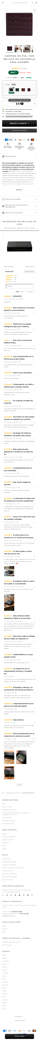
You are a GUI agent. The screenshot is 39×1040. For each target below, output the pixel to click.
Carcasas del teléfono (9, 836)
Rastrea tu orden (7, 879)
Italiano (4, 967)
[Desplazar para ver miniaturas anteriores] (3, 48)
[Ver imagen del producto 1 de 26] (10, 49)
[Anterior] (6, 90)
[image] (9, 571)
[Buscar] (33, 3)
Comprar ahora (19, 130)
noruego (5, 982)
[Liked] (34, 299)
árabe (4, 988)
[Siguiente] (33, 90)
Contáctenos (6, 859)
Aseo (3, 932)
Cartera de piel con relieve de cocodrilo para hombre (19, 59)
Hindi (4, 1006)
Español (4, 958)
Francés (4, 970)
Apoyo (4, 848)
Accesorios (5, 842)
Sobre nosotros (7, 807)
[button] (19, 77)
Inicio (3, 793)
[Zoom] (35, 10)
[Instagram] (11, 895)
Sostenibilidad (6, 817)
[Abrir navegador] (2, 3)
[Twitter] (7, 895)
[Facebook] (2, 895)
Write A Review (9, 266)
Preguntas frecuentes (9, 865)
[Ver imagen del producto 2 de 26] (18, 49)
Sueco (4, 976)
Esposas (4, 929)
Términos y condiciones (9, 874)
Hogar (4, 834)
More (19, 784)
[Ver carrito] (36, 3)
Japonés (4, 1000)
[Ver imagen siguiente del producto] (36, 25)
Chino (4, 997)
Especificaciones (13, 199)
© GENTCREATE (19, 1020)
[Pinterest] (15, 895)
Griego (4, 991)
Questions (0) (29, 271)
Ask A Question (30, 266)
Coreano (5, 994)
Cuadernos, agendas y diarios (11, 942)
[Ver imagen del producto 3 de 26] (27, 49)
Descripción (11, 156)
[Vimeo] (23, 895)
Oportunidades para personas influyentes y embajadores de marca (15, 813)
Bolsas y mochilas (8, 839)
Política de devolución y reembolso (17, 206)
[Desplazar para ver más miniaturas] (35, 48)
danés (4, 979)
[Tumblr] (32, 895)
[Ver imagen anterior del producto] (2, 25)
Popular (22, 291)
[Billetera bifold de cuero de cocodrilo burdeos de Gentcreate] (19, 25)
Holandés (5, 973)
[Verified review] (21, 299)
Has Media (30, 291)
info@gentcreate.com (9, 916)
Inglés (4, 955)
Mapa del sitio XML (8, 823)
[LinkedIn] (27, 895)
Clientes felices (7, 945)
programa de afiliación (9, 810)
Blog (3, 804)
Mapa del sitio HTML (8, 820)
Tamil (4, 1009)
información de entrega (9, 877)
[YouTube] (19, 895)
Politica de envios (14, 212)
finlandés (5, 985)
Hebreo (4, 1003)
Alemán (4, 964)
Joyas (4, 926)
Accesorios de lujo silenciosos (13, 793)
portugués (5, 961)
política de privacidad (9, 862)
